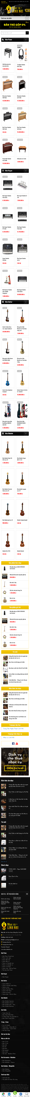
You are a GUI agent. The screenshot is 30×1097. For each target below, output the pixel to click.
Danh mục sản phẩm (6, 18)
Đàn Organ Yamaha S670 (21, 259)
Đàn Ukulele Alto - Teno (8, 1004)
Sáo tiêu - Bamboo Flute (9, 1053)
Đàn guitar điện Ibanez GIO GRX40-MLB (7, 359)
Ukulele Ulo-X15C (6, 551)
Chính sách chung (5, 899)
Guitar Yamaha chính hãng (9, 985)
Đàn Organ (8, 170)
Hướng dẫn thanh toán (5, 911)
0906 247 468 (9, 937)
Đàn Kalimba (5, 1069)
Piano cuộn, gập (6, 958)
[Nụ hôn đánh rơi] (3, 885)
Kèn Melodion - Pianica (8, 1062)
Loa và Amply (6, 1025)
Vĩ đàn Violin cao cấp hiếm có (10, 1016)
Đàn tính (4, 1045)
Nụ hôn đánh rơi (13, 883)
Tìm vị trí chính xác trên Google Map (11, 935)
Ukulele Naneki (20, 551)
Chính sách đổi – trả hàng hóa (17, 903)
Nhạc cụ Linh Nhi (8, 737)
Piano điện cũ (5, 961)
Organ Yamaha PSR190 (5, 259)
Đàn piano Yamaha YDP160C (6, 97)
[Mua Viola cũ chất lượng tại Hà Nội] (5, 664)
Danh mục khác (5, 1075)
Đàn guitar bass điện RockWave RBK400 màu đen (7, 423)
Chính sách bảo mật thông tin (6, 908)
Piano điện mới (6, 959)
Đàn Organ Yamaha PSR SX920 (21, 290)
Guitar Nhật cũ (6, 984)
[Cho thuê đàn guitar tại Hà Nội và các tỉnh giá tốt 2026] (5, 718)
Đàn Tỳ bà (5, 1041)
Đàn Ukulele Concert (7, 1003)
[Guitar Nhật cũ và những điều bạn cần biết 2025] (5, 676)
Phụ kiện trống (6, 1030)
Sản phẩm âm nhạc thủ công (9, 1079)
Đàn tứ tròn (12, 598)
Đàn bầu (4, 1048)
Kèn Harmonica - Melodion (8, 1057)
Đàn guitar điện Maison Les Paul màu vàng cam (22, 328)
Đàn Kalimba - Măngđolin (7, 1066)
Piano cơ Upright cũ (7, 965)
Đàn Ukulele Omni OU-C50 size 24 (7, 459)
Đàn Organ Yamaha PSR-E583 (21, 228)
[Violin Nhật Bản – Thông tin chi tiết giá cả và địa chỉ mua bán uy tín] (5, 682)
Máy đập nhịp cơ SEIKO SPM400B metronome (17, 567)
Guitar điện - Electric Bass (9, 994)
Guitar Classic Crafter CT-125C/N (22, 391)
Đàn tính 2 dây (13, 582)
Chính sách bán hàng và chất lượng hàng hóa (18, 907)
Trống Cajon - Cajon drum (9, 1028)
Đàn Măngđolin (6, 1071)
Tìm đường (3, 1096)
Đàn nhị (4, 1046)
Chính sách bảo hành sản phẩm (17, 898)
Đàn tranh (5, 1052)
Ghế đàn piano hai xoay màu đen (6, 65)
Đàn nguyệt (5, 1050)
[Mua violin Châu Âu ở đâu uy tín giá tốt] (5, 712)
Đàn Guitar (8, 302)
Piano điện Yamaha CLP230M (6, 159)
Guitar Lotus (5, 987)
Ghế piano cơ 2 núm (21, 159)
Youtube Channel (5, 947)
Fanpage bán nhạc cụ (7, 944)
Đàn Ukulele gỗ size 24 (7, 520)
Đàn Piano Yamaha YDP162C (21, 128)
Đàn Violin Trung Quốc (8, 1018)
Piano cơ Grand (6, 966)
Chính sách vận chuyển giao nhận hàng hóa (5, 902)
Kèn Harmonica (6, 1060)
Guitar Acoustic (6, 992)
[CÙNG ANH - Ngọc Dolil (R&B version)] (3, 870)
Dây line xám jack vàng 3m (16, 590)
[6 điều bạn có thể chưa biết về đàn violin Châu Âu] (5, 706)
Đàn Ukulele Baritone (8, 1006)
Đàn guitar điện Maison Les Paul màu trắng (22, 360)
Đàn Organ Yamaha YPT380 (6, 228)
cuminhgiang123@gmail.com (12, 939)
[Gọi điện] (15, 1093)
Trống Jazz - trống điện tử (9, 1027)
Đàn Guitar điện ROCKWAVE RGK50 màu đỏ (21, 423)
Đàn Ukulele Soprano (8, 1001)
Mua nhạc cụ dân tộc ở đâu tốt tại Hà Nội (18, 668)
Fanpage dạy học (6, 942)
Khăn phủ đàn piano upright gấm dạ (18, 574)
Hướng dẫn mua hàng (17, 911)
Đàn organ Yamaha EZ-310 (22, 196)
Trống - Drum (4, 1022)
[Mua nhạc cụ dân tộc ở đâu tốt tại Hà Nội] (5, 670)
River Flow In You (13, 876)
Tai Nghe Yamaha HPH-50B (21, 65)
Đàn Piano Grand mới (8, 956)
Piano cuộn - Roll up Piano (9, 968)
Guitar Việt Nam (6, 990)
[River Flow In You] (3, 878)
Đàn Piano (8, 39)
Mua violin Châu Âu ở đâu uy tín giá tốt (17, 710)
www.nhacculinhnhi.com (6, 949)
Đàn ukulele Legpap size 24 (21, 490)
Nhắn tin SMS (26, 1096)
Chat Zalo (9, 1096)
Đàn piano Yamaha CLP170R (21, 97)
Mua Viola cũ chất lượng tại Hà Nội (16, 662)
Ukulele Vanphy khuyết (22, 520)
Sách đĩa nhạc (6, 1077)
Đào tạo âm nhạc (5, 1034)
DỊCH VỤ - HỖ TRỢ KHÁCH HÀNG (9, 894)
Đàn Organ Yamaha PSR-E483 (6, 196)
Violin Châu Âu (6, 1013)
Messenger (21, 1096)
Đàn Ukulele (9, 433)
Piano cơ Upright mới (8, 963)
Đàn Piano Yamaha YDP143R (6, 128)
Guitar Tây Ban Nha (7, 989)
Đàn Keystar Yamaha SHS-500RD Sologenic (7, 291)
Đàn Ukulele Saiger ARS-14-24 (21, 459)
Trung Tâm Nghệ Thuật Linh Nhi (13, 728)
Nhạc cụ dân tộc (5, 1038)
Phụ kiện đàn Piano (7, 970)
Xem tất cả (4, 861)
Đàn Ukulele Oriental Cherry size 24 (7, 490)
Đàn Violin (3, 1010)
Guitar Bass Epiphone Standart (7, 391)
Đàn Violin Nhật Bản (7, 1015)
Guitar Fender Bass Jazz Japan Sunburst (7, 327)
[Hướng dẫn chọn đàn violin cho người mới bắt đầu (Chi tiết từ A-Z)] (5, 658)
